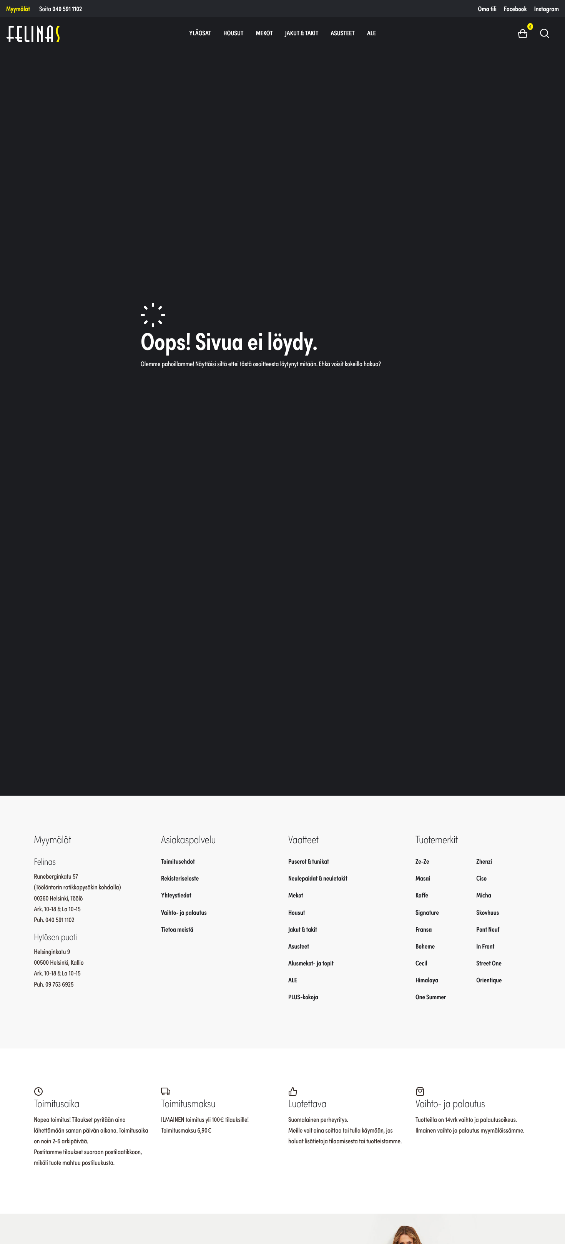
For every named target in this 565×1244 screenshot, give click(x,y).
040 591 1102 (67, 8)
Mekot (264, 32)
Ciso (481, 877)
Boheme (425, 945)
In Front (485, 945)
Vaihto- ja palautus (184, 912)
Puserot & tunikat (308, 861)
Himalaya (426, 979)
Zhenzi (484, 861)
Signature (427, 912)
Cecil (421, 962)
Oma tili (487, 8)
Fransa (423, 929)
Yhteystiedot (176, 895)
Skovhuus (487, 912)
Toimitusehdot (178, 861)
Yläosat (200, 32)
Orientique (489, 979)
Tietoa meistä (177, 929)
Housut (233, 32)
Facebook (515, 8)
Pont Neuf (487, 929)
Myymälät (18, 8)
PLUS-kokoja (303, 996)
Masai (422, 877)
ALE (371, 32)
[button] (526, 33)
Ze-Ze (422, 861)
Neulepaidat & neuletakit (317, 877)
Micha (483, 895)
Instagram (546, 8)
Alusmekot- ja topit (311, 962)
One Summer (430, 996)
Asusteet (343, 32)
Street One (489, 962)
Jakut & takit (302, 32)
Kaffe (421, 895)
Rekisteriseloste (180, 877)
